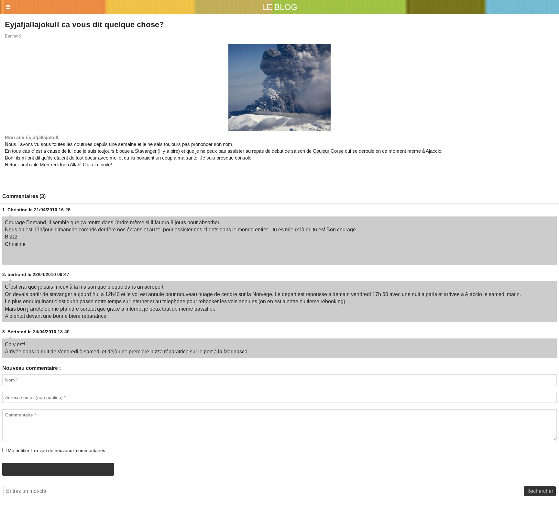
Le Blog (279, 7)
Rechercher (539, 491)
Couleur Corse (328, 151)
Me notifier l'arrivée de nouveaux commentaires (56, 450)
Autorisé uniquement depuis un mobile (58, 469)
